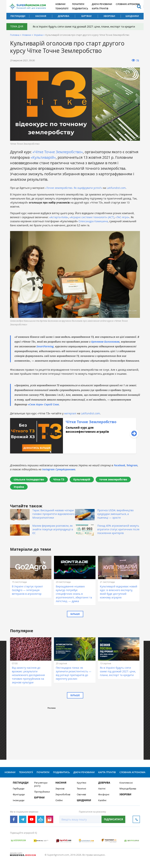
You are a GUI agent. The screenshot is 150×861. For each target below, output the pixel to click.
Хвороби (109, 16)
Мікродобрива (127, 788)
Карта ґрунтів (100, 8)
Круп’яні (81, 782)
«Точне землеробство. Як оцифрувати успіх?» (73, 188)
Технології (61, 8)
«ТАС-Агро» (122, 217)
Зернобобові (62, 794)
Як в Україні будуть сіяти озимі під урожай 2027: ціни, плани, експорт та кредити (84, 26)
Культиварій (81, 479)
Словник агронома (128, 4)
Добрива (63, 16)
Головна (14, 35)
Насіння (40, 16)
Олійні (59, 800)
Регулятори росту (40, 784)
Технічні (81, 788)
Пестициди (17, 16)
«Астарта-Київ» (58, 217)
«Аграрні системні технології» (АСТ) (92, 217)
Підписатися (113, 819)
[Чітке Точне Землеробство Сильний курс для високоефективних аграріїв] (73, 452)
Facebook (119, 465)
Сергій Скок (51, 404)
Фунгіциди (19, 794)
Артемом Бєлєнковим (105, 341)
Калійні (102, 800)
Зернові (59, 788)
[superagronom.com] (27, 6)
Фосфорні (103, 794)
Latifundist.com (116, 188)
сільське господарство (29, 479)
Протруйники (42, 791)
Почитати (78, 4)
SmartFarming (45, 346)
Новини (60, 4)
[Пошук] (139, 6)
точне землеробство (113, 479)
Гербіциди (18, 788)
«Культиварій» (43, 157)
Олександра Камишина (93, 221)
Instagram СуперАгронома (58, 469)
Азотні (101, 788)
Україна (38, 35)
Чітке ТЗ (58, 479)
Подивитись (80, 8)
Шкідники (132, 16)
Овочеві (81, 794)
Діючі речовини (102, 4)
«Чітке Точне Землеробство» (58, 151)
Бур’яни (86, 16)
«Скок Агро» (35, 404)
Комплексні (126, 782)
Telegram (132, 465)
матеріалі (70, 413)
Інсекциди (18, 800)
